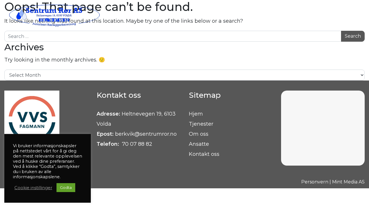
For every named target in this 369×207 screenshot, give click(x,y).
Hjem (196, 114)
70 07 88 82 (136, 144)
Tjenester (201, 124)
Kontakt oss (204, 154)
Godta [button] (66, 187)
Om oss (198, 134)
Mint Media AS (348, 182)
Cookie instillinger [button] (33, 187)
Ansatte (199, 144)
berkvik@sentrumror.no (146, 134)
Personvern (314, 182)
